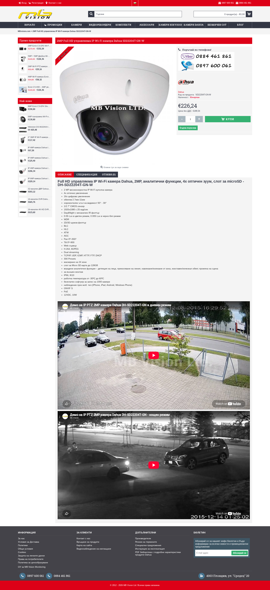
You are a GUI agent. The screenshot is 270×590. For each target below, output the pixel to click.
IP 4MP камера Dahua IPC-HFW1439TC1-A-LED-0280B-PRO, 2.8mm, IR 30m (39, 158)
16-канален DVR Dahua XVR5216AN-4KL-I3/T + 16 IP (39, 199)
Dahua (181, 92)
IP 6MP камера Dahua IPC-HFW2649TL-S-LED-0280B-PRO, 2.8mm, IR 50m (39, 178)
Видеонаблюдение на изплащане (94, 548)
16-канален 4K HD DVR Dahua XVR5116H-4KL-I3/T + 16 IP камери (39, 209)
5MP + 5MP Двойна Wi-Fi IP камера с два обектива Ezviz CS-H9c (39, 56)
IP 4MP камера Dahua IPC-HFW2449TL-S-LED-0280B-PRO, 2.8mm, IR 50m (39, 168)
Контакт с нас (83, 538)
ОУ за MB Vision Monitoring (31, 567)
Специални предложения (148, 545)
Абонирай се (239, 553)
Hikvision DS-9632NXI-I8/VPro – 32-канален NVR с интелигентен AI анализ (39, 127)
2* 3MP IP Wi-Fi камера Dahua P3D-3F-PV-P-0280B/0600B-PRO (39, 137)
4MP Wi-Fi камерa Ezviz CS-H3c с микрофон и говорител (39, 77)
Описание (65, 174)
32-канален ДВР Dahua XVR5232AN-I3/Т (39, 189)
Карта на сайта (84, 545)
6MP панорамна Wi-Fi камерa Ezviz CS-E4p (39, 117)
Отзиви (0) (109, 174)
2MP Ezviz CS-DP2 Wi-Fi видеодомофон (39, 46)
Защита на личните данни (31, 555)
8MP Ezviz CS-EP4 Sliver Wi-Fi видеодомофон (39, 106)
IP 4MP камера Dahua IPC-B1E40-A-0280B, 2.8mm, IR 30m (39, 147)
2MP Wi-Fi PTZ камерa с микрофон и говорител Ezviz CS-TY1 (39, 66)
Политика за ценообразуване (33, 562)
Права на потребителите (30, 559)
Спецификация (86, 174)
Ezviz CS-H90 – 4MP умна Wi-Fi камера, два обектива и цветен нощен (39, 87)
